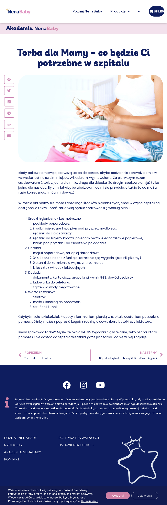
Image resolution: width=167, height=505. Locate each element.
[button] (9, 79)
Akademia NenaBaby (22, 452)
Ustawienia (144, 495)
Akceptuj (118, 495)
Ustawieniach (89, 501)
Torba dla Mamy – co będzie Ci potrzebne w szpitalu (83, 58)
